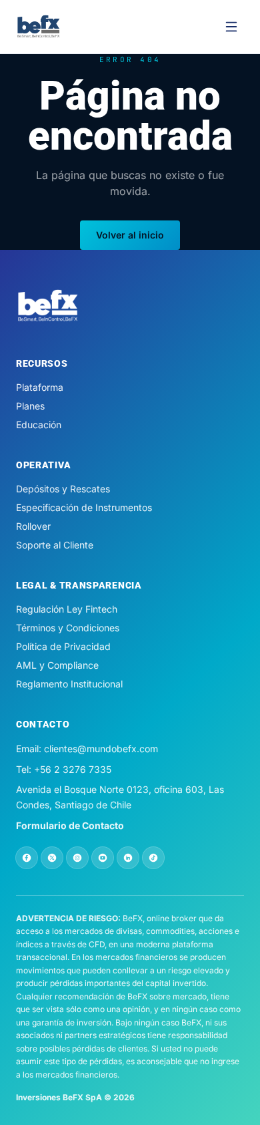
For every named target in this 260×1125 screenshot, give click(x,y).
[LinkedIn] (128, 857)
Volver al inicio (130, 234)
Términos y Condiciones (67, 627)
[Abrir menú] (231, 26)
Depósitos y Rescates (63, 488)
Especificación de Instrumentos (84, 507)
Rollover (33, 526)
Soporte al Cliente (54, 544)
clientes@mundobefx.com (101, 748)
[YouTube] (102, 857)
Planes (30, 406)
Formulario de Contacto (70, 825)
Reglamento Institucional (69, 683)
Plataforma (39, 387)
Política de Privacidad (63, 646)
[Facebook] (26, 857)
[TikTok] (153, 857)
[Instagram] (77, 857)
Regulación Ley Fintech (66, 609)
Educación (38, 424)
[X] (52, 857)
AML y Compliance (57, 665)
